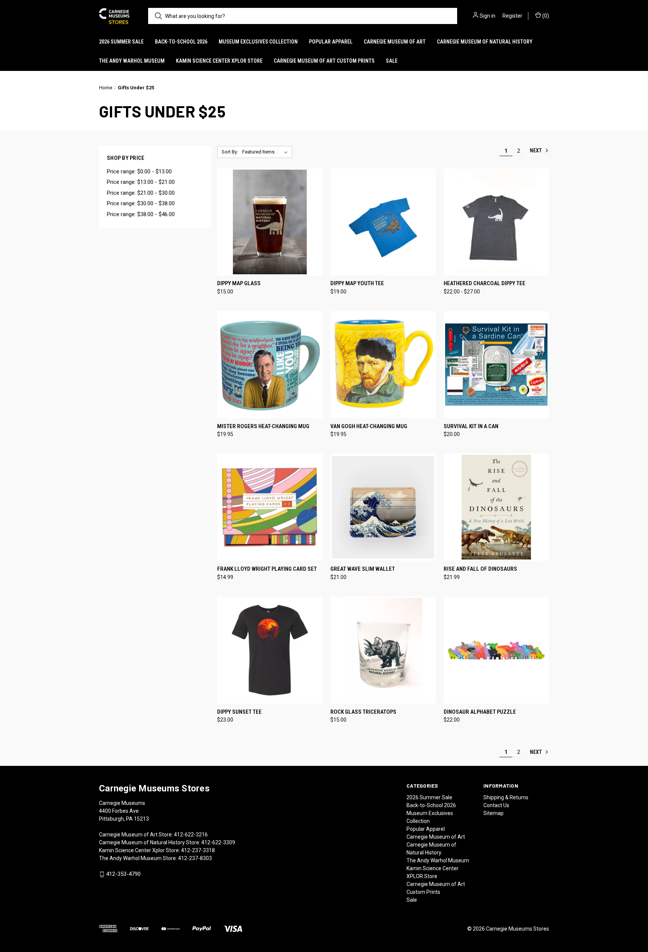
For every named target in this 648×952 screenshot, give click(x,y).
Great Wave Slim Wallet (362, 568)
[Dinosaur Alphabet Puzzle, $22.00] (496, 650)
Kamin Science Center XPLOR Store (219, 61)
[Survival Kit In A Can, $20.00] (496, 365)
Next (536, 150)
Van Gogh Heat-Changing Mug (368, 426)
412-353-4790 (123, 874)
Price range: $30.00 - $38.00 (141, 203)
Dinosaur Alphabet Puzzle (480, 711)
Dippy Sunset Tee (239, 711)
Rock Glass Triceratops (363, 711)
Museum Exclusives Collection (258, 42)
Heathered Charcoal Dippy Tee (484, 283)
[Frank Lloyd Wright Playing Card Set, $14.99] (270, 507)
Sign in (487, 16)
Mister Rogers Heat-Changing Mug (263, 426)
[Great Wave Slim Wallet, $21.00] (383, 507)
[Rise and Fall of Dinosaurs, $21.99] (496, 507)
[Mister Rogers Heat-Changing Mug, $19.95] (270, 365)
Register (512, 16)
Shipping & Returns (505, 797)
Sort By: (230, 152)
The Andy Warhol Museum (132, 61)
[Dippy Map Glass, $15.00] (270, 222)
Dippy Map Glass (239, 283)
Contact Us (496, 805)
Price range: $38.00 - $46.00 (141, 214)
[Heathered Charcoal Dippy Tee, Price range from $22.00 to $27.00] (496, 222)
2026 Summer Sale (121, 42)
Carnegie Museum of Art (395, 42)
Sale (392, 61)
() (545, 16)
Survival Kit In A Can (471, 426)
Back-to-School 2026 (181, 42)
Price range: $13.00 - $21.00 (141, 182)
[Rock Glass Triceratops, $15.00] (383, 650)
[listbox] (266, 152)
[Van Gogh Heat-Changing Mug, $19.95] (383, 365)
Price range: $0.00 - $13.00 (139, 171)
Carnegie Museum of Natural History (484, 42)
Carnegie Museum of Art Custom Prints (324, 61)
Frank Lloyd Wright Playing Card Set (267, 568)
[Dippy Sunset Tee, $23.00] (270, 650)
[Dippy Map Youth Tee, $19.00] (383, 222)
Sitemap (493, 813)
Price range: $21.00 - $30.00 (141, 192)
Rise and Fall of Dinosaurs (480, 568)
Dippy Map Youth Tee (357, 283)
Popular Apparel (330, 42)
